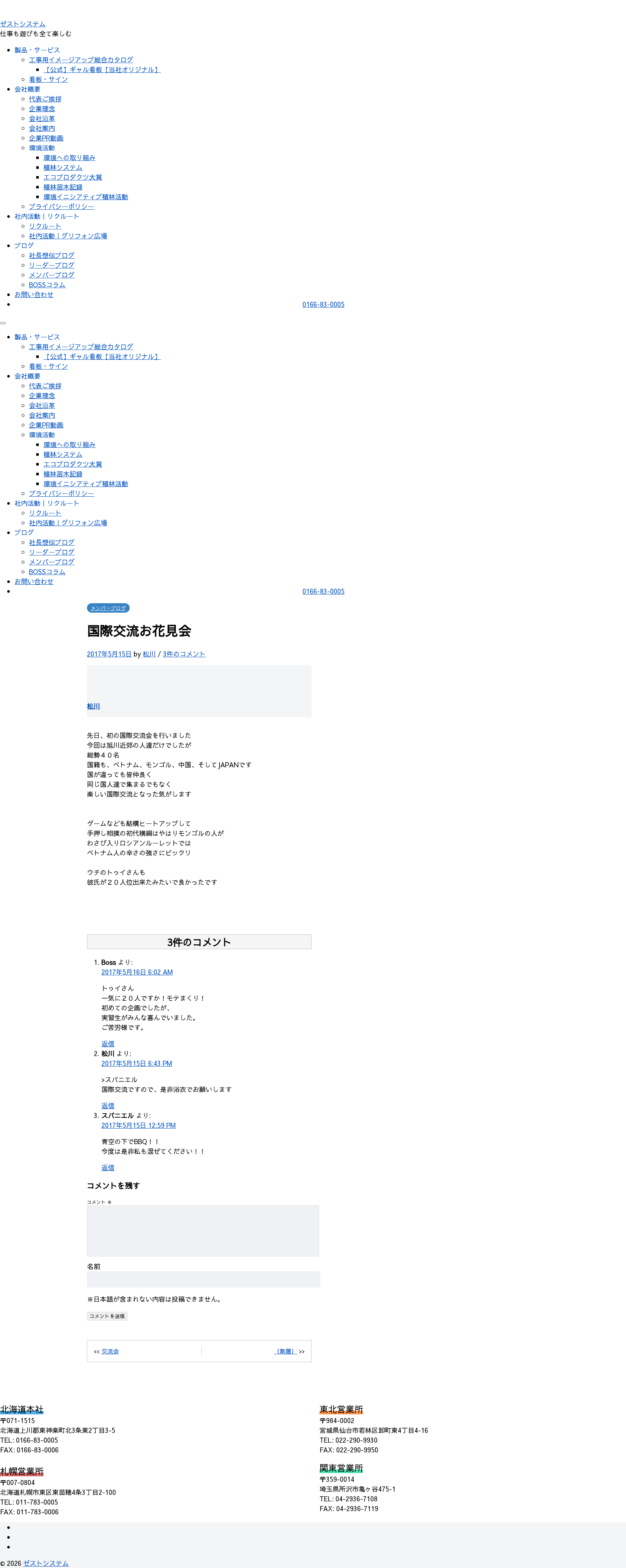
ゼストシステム (23, 23)
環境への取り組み (69, 157)
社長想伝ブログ (52, 255)
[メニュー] (3, 323)
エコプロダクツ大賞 (72, 177)
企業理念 (42, 108)
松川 (149, 653)
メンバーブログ (52, 274)
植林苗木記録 (63, 186)
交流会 (110, 1351)
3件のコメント (184, 653)
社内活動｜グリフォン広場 (68, 235)
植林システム (63, 167)
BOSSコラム (47, 284)
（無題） (285, 1351)
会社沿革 (42, 118)
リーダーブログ (52, 265)
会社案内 (42, 128)
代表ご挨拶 (45, 98)
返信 (107, 1043)
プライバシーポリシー (61, 206)
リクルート (45, 225)
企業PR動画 (46, 137)
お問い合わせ (34, 294)
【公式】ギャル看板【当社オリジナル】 (102, 69)
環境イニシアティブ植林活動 (85, 196)
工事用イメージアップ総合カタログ (81, 59)
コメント (99, 1202)
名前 (94, 1266)
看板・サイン (48, 79)
